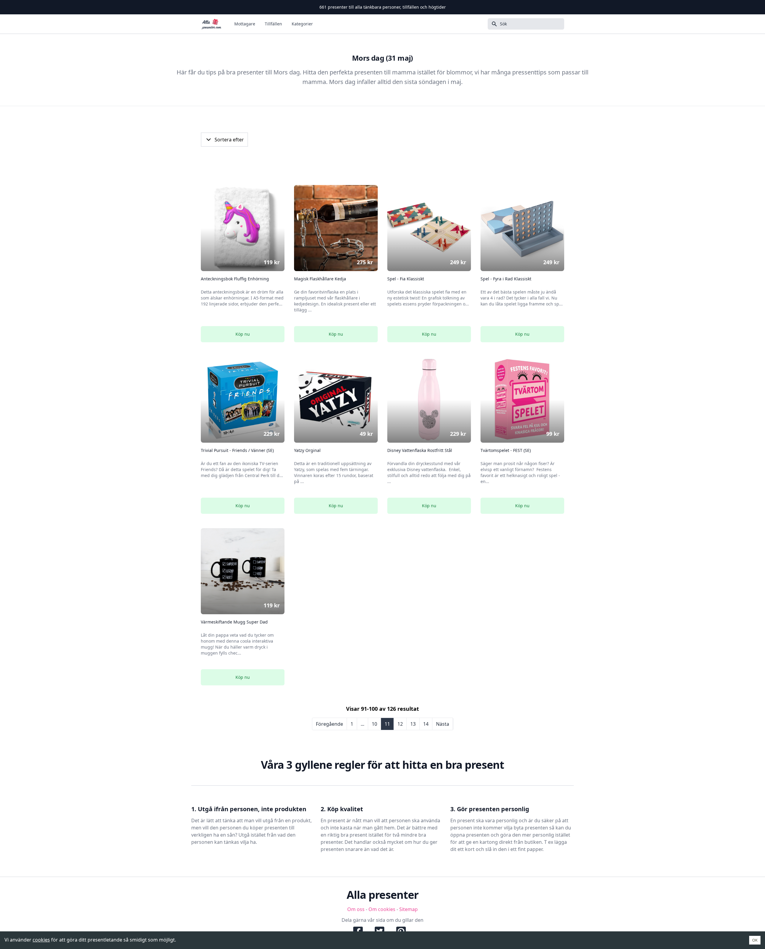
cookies (41, 939)
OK (755, 940)
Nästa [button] (442, 724)
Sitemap (408, 909)
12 (400, 724)
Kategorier (302, 24)
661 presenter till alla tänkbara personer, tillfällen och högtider (382, 7)
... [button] (362, 724)
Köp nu (242, 334)
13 (413, 724)
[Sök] (492, 24)
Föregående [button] (329, 724)
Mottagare (244, 24)
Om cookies (381, 909)
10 (374, 724)
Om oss (356, 909)
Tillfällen (273, 24)
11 (387, 724)
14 (426, 724)
